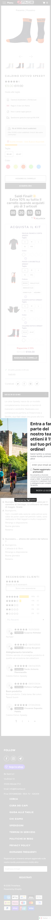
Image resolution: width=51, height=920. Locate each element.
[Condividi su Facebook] (23, 384)
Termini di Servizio (22, 832)
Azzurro (37, 292)
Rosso (25, 283)
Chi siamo (16, 819)
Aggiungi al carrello (25, 358)
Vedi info (11, 374)
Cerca (13, 799)
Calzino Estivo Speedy (25, 75)
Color (7, 160)
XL (25, 246)
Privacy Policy (19, 845)
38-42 (9, 154)
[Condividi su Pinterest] (30, 384)
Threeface (15, 885)
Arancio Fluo (28, 288)
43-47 (18, 154)
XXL (31, 246)
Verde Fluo (27, 292)
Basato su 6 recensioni (16, 584)
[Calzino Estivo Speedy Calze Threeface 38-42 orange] (25, 32)
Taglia (7, 148)
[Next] (30, 56)
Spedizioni (16, 825)
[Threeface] (25, 3)
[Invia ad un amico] (36, 384)
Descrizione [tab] (13, 395)
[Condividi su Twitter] (17, 384)
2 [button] (22, 721)
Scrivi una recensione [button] (25, 588)
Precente (20, 10)
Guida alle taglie (12, 92)
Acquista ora (25, 186)
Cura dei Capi (18, 805)
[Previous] (20, 56)
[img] (21, 629)
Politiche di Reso (21, 838)
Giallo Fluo (34, 283)
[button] (11, 81)
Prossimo (30, 10)
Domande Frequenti (23, 852)
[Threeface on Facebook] (7, 758)
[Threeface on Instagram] (14, 758)
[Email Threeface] (21, 758)
